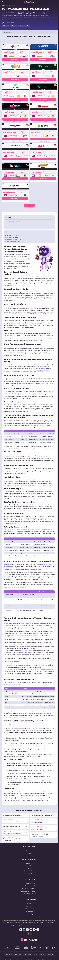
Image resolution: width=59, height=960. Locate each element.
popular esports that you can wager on (13, 684)
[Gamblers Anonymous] (26, 947)
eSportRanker (10, 17)
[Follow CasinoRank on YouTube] (30, 929)
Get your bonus (15, 59)
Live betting (24, 650)
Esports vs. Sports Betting (29, 888)
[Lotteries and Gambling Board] (7, 947)
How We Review (29, 908)
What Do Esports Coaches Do (29, 891)
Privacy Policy (29, 914)
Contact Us (29, 906)
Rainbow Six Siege (29, 871)
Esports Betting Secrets (29, 894)
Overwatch (29, 863)
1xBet (29, 853)
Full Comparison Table (17, 40)
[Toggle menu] (2, 1)
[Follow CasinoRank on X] (27, 929)
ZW (28, 933)
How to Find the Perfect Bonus (29, 886)
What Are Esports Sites (29, 883)
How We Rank (29, 911)
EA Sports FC (29, 873)
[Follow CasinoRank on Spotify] (34, 929)
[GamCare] (36, 947)
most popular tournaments (42, 370)
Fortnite (29, 866)
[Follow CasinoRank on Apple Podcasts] (37, 929)
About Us (29, 903)
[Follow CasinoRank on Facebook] (20, 929)
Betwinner (29, 851)
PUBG (29, 868)
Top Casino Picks (6, 40)
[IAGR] (46, 947)
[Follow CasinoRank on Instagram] (24, 929)
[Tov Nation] (17, 947)
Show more (28, 205)
